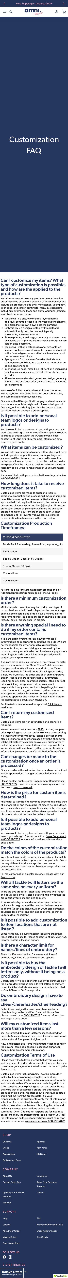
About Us (7, 1175)
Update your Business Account (13, 1194)
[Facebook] (4, 1257)
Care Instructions (11, 1243)
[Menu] (4, 12)
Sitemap (7, 1202)
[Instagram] (10, 1257)
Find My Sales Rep (12, 1182)
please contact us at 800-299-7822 (45, 1121)
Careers (41, 1192)
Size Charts (42, 1237)
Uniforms (7, 1141)
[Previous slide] (4, 3)
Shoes (6, 1147)
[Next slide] (63, 3)
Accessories (9, 1153)
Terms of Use (8, 877)
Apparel (41, 1141)
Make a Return (10, 1237)
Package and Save (12, 1160)
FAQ (39, 1218)
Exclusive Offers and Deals (50, 1224)
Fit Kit (41, 729)
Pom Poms (42, 1147)
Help (5, 1218)
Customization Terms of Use (49, 751)
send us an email (23, 787)
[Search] (11, 11)
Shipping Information (47, 1230)
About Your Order (11, 1230)
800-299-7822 (24, 438)
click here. (36, 396)
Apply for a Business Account (47, 1184)
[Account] (56, 11)
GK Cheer (41, 1153)
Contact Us (42, 1175)
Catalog (6, 1224)
